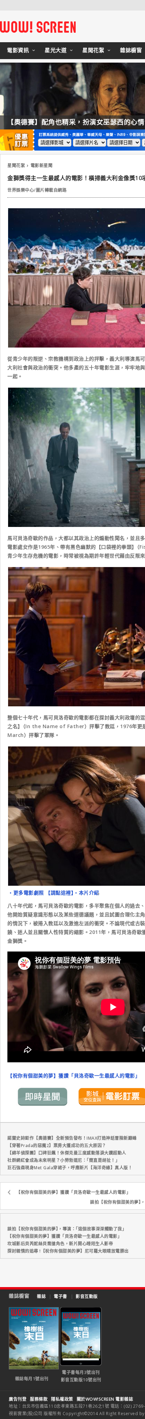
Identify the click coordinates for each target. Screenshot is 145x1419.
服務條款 (39, 1399)
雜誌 (41, 1296)
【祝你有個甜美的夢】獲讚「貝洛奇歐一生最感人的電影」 (73, 1075)
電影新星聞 (42, 165)
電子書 (60, 1296)
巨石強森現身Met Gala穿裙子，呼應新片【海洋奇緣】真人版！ (69, 1168)
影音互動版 (87, 1296)
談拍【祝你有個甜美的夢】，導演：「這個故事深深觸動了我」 (66, 1229)
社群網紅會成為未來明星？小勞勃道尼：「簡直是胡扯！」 (63, 1160)
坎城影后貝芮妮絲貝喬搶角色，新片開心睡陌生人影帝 (60, 1244)
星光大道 (56, 49)
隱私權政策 (62, 1399)
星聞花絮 (93, 49)
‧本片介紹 (86, 892)
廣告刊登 (17, 1399)
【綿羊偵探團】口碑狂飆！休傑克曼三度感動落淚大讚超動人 (66, 1153)
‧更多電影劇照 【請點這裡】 (41, 892)
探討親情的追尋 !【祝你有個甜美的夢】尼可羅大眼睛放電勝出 (68, 1251)
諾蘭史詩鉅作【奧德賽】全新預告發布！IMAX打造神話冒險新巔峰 (72, 1138)
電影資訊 (18, 49)
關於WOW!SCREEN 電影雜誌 (105, 1399)
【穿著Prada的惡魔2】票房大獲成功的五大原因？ (56, 1145)
